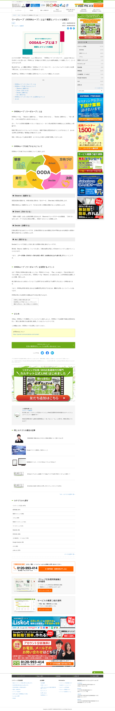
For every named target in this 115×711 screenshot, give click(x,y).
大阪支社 (79, 694)
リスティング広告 (90, 46)
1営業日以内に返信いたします (43, 345)
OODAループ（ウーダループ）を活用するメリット (30, 97)
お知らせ (90, 85)
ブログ (14, 15)
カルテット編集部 (19, 26)
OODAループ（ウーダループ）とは (25, 84)
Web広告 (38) (16, 530)
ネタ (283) (15, 546)
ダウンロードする (44, 590)
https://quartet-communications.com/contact (26, 334)
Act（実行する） (21, 95)
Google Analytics (90, 77)
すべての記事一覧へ (70, 554)
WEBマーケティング (90, 60)
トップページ (18, 10)
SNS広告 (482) (16, 534)
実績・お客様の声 (44, 10)
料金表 (31, 10)
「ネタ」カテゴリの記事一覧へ (67, 494)
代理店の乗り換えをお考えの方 (70, 10)
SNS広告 (90, 70)
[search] (101, 90)
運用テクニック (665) (18, 513)
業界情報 (91, 50)
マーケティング (90, 63)
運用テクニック (91, 53)
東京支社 (79, 688)
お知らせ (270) (16, 550)
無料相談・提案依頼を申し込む (57, 569)
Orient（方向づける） (23, 90)
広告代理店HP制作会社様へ (83, 10)
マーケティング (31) (18, 526)
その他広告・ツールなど (90, 74)
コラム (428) (16, 518)
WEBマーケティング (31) (19, 522)
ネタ (19, 15)
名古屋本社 (79, 683)
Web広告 (90, 67)
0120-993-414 (27, 567)
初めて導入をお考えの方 (57, 10)
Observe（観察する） (23, 88)
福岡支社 (79, 699)
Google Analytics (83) (18, 542)
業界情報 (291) (16, 509)
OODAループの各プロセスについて (25, 86)
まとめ (17, 99)
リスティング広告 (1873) (19, 505)
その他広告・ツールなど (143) (21, 538)
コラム (91, 56)
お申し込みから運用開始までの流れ (96, 10)
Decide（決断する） (23, 92)
